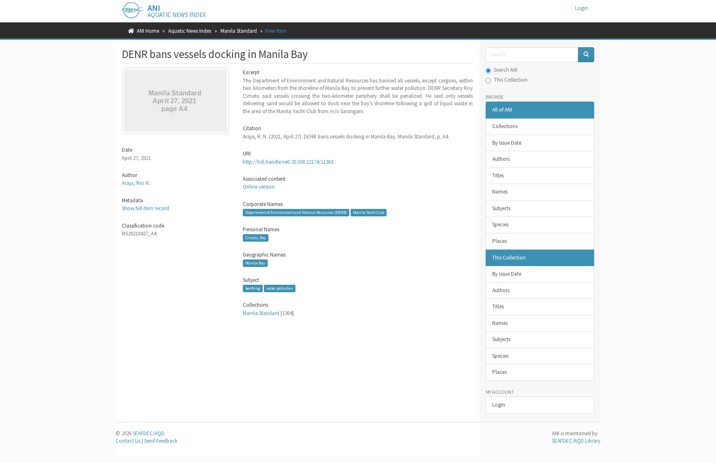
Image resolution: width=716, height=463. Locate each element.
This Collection (510, 79)
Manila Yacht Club (368, 212)
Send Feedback (160, 440)
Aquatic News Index (189, 30)
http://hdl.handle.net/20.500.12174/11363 (288, 161)
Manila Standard (238, 30)
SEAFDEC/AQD (148, 433)
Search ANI (506, 69)
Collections (505, 126)
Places (499, 241)
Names (500, 191)
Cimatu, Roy (255, 237)
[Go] (586, 55)
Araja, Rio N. (136, 183)
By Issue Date (506, 142)
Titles (498, 175)
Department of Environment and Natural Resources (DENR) (296, 212)
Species (500, 224)
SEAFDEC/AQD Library (576, 440)
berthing (252, 288)
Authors (501, 158)
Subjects (501, 208)
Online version (259, 186)
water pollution (279, 288)
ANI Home (148, 30)
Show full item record (145, 208)
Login (498, 404)
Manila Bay (255, 263)
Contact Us (128, 440)
